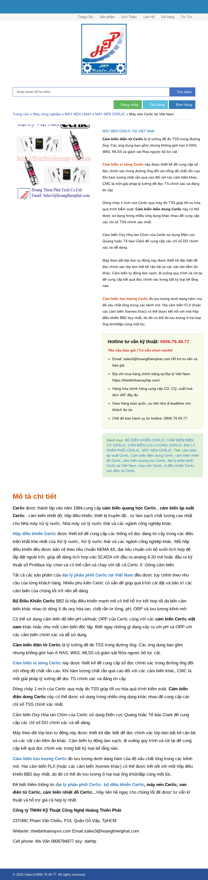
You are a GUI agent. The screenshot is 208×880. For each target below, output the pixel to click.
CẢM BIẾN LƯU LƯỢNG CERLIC (155, 445)
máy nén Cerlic (150, 465)
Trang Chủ (85, 17)
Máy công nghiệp (47, 114)
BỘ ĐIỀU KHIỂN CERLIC (145, 440)
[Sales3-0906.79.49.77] (104, 49)
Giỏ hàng (167, 17)
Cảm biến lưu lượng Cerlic (125, 299)
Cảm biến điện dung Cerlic (152, 455)
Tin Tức (187, 17)
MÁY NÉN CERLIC (110, 114)
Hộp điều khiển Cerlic (34, 533)
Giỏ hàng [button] (157, 105)
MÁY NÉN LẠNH (78, 114)
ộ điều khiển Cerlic (179, 465)
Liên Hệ (148, 17)
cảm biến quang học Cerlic (144, 460)
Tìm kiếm (184, 92)
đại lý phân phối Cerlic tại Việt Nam (97, 575)
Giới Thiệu (129, 17)
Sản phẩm (107, 17)
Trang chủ (21, 114)
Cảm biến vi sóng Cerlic (123, 164)
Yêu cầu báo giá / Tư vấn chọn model (140, 350)
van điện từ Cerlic (121, 471)
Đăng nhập (129, 105)
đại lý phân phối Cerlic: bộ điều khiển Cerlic (100, 784)
